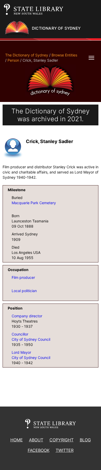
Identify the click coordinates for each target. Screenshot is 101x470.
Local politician (24, 290)
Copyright (61, 439)
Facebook (38, 450)
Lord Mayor (21, 352)
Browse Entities (64, 55)
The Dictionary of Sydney (26, 55)
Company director (27, 316)
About (36, 439)
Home (16, 439)
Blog (85, 439)
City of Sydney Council (31, 339)
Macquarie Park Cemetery (34, 203)
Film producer (23, 277)
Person (13, 60)
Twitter (65, 450)
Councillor (20, 334)
